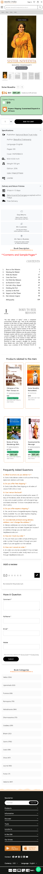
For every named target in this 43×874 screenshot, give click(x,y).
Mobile (5, 642)
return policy (7, 505)
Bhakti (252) (7, 734)
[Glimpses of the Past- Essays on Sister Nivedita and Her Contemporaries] (14, 385)
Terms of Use (24, 654)
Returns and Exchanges (17, 195)
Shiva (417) (7, 758)
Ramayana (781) (8, 701)
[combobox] (21, 7)
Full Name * (7, 616)
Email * (5, 629)
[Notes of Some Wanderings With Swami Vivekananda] (14, 439)
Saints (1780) (7, 742)
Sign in (30, 2)
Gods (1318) (7, 750)
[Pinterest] (19, 857)
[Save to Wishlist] (18, 87)
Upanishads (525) (9, 685)
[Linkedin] (24, 857)
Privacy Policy (35, 654)
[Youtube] (27, 857)
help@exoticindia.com (10, 532)
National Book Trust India (26, 135)
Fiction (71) (6, 774)
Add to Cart (28, 122)
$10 (8, 102)
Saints (15, 12)
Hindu (11, 12)
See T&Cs (25, 219)
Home (3, 12)
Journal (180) (7, 766)
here (20, 541)
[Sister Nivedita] (5, 76)
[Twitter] (16, 857)
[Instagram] (21, 857)
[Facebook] (13, 857)
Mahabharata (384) (10, 709)
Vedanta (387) (8, 782)
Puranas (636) (8, 693)
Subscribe (33, 802)
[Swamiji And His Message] (35, 439)
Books (7, 12)
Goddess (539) (8, 725)
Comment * (7, 599)
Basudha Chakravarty (22, 139)
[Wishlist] (34, 2)
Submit (11, 659)
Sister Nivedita (14, 447)
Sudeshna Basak (14, 393)
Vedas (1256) (7, 677)
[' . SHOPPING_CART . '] (38, 2)
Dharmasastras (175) (10, 717)
